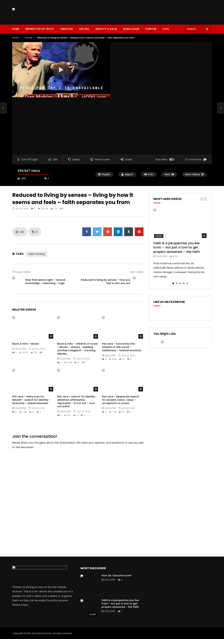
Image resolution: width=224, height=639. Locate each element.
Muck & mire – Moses (25, 343)
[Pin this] (139, 231)
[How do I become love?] (89, 583)
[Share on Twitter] (97, 231)
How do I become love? (117, 575)
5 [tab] (187, 283)
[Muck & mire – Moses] (33, 327)
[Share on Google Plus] (107, 231)
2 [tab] (177, 283)
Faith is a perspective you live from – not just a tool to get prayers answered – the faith (176, 247)
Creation (66, 29)
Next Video (137, 272)
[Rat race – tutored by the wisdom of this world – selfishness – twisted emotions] (123, 327)
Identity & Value (106, 29)
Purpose (150, 29)
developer (20, 348)
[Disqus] (78, 496)
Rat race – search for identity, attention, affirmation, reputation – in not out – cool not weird (76, 401)
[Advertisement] (148, 11)
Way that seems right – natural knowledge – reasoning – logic (45, 281)
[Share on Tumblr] (128, 231)
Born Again (131, 29)
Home (15, 29)
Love (166, 29)
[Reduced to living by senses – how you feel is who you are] (138, 281)
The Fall (84, 29)
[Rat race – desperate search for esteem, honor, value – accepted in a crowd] (123, 380)
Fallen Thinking (37, 253)
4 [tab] (184, 283)
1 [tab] (173, 283)
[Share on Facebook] (86, 231)
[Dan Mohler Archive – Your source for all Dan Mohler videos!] (43, 12)
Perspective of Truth (39, 29)
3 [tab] (180, 283)
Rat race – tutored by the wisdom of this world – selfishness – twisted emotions (121, 347)
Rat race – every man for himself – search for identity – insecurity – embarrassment (31, 400)
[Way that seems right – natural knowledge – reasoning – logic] (3, 107)
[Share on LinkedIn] (118, 231)
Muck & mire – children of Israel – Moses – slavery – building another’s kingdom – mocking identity (77, 348)
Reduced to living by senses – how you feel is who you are (105, 281)
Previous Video (21, 272)
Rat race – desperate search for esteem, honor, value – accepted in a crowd (120, 400)
